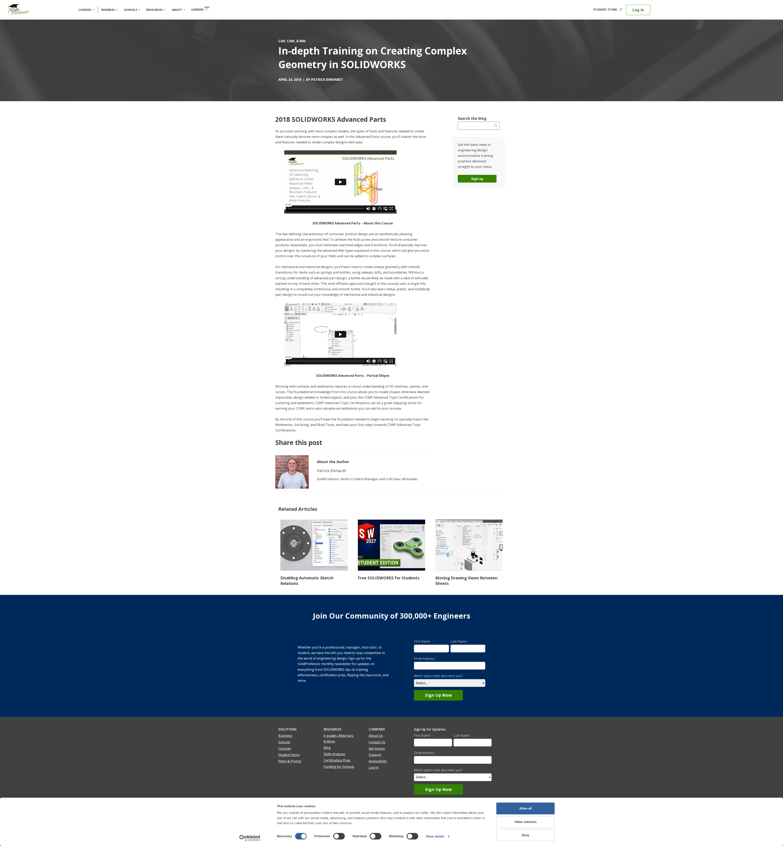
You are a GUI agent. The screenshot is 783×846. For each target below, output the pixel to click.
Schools (130, 10)
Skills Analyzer (334, 754)
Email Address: (426, 658)
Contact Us (377, 742)
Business (108, 10)
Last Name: (460, 641)
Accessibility (378, 761)
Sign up (477, 178)
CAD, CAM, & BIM (292, 41)
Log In (638, 9)
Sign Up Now (438, 695)
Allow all (525, 808)
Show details (435, 836)
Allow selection (525, 822)
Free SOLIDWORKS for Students (388, 578)
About (177, 10)
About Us (376, 735)
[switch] (339, 836)
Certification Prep (337, 760)
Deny (525, 835)
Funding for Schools (339, 766)
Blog (327, 747)
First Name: (424, 641)
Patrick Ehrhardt (327, 79)
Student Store (605, 9)
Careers (200, 8)
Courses (85, 10)
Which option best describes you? (439, 676)
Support (375, 755)
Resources (154, 10)
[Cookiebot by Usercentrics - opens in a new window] (250, 838)
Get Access (377, 748)
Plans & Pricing (289, 761)
